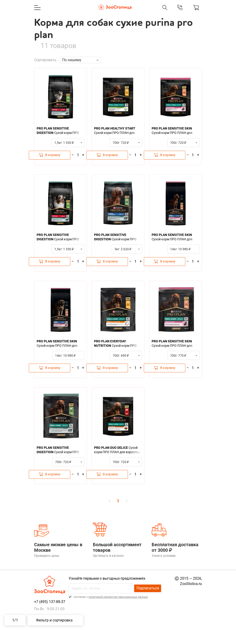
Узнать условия (164, 556)
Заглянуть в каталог (108, 556)
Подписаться (147, 588)
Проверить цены (46, 556)
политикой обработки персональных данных (118, 597)
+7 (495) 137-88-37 (136, 12)
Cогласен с (110, 597)
